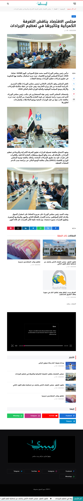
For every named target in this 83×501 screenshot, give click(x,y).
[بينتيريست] (74, 94)
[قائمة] (74, 3)
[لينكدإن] (74, 89)
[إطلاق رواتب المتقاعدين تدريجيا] (23, 249)
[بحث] (8, 3)
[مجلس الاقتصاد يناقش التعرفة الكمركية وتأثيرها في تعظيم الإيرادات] (41, 51)
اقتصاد (73, 16)
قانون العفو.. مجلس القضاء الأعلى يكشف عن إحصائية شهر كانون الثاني (60, 263)
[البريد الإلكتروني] (74, 99)
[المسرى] (41, 3)
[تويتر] (74, 84)
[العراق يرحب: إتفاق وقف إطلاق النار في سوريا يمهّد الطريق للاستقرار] (59, 280)
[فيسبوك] (74, 79)
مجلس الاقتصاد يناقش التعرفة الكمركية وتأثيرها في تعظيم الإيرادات (39, 374)
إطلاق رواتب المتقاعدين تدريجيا (29, 262)
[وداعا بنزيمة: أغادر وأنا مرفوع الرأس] (71, 366)
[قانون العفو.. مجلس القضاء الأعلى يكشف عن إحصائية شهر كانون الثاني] (59, 249)
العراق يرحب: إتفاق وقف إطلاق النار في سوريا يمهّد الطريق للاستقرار (59, 293)
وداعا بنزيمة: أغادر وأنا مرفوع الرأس (51, 363)
